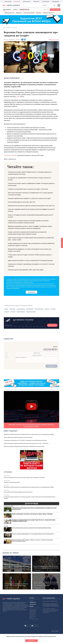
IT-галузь (53, 309)
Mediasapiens (32, 610)
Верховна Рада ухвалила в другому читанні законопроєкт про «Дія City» (31, 205)
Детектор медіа (7, 1)
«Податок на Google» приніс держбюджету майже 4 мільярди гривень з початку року (31, 184)
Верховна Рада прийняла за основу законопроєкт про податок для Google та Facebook (29, 250)
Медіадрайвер (55, 1)
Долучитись (31, 292)
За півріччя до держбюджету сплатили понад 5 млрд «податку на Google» (29, 179)
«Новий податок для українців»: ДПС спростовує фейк (25, 270)
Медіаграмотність (9, 12)
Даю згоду (31, 640)
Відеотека (32, 615)
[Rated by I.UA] (28, 626)
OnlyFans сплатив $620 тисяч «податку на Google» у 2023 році (28, 189)
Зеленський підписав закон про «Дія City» (21, 202)
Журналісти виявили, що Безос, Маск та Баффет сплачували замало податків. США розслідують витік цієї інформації (30, 227)
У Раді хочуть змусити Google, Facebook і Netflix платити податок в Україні (30, 256)
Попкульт (39, 12)
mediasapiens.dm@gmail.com (51, 604)
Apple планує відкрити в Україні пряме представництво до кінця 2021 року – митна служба (31, 239)
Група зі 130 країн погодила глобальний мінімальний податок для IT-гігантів (31, 216)
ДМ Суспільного (26, 1)
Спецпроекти (24, 9)
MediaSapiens (17, 1)
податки (47, 309)
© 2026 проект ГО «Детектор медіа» (50, 603)
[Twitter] (25, 39)
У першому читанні (10, 155)
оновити (55, 346)
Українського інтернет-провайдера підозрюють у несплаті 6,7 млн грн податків (31, 265)
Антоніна (31, 617)
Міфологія (19, 12)
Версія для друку (55, 39)
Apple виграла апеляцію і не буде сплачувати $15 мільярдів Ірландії (30, 260)
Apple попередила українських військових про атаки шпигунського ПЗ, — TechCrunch (26, 443)
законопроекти (21, 311)
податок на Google (31, 311)
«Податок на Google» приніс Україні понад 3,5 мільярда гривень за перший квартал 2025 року (30, 173)
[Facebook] (22, 39)
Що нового (7, 9)
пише (18, 96)
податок (6, 311)
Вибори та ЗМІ (33, 616)
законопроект (29, 309)
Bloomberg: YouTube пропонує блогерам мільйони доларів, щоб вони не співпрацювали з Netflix (29, 434)
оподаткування (21, 309)
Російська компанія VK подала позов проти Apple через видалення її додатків (24, 477)
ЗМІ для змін (36, 1)
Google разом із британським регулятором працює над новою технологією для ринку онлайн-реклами (28, 222)
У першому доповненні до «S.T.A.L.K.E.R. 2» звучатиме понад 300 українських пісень (25, 440)
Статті (15, 9)
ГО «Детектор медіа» (34, 618)
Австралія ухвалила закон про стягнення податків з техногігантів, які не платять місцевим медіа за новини (29, 497)
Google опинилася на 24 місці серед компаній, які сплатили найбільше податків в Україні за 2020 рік (31, 244)
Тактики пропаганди (29, 12)
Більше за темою (11, 553)
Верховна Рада (39, 309)
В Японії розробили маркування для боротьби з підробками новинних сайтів (24, 446)
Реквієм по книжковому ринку (12, 482)
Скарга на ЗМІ (55, 9)
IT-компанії (8, 27)
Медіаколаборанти (48, 12)
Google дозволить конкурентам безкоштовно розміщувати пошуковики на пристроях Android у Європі (27, 233)
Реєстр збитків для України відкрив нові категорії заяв (18, 437)
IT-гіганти (12, 311)
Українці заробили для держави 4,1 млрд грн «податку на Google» (29, 198)
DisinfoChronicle (45, 1)
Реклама (31, 600)
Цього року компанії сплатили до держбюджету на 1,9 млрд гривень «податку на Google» (30, 194)
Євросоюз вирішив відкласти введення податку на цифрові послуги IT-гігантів (31, 210)
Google (6, 309)
